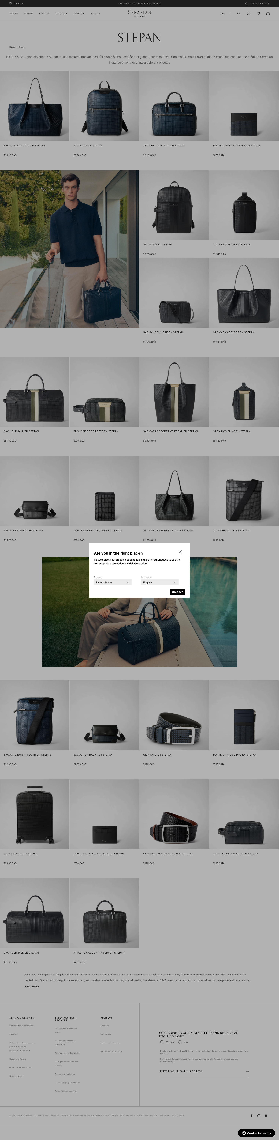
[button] (180, 552)
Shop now (178, 591)
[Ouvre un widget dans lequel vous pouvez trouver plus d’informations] (256, 1133)
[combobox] (104, 582)
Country (98, 577)
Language (146, 577)
